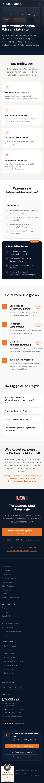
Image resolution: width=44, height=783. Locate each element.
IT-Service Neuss (8, 654)
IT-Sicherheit (6, 574)
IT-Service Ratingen (9, 669)
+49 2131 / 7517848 (12, 540)
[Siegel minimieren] (13, 767)
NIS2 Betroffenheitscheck (11, 624)
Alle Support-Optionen (21, 757)
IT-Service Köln (7, 673)
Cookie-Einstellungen (35, 774)
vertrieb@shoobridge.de (32, 540)
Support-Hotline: (24, 740)
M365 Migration (7, 582)
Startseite (5, 15)
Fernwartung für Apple (23, 752)
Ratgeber (5, 612)
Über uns (5, 608)
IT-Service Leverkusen (9, 677)
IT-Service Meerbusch (9, 665)
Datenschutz (16, 773)
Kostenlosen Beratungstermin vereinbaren (21, 531)
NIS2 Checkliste (7, 627)
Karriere (5, 620)
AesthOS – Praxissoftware (11, 598)
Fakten (25, 773)
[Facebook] (21, 687)
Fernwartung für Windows (23, 746)
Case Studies (6, 616)
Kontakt (5, 635)
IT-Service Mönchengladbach (12, 661)
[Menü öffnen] (40, 4)
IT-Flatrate (33, 551)
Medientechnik (7, 590)
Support (5, 594)
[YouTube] (15, 687)
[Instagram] (10, 687)
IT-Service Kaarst (8, 650)
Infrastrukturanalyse (9, 578)
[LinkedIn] (4, 687)
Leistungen (16, 15)
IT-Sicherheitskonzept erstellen (18, 551)
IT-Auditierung (31, 547)
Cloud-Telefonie (8, 586)
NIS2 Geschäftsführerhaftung (12, 631)
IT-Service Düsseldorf (9, 646)
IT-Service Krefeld (8, 657)
